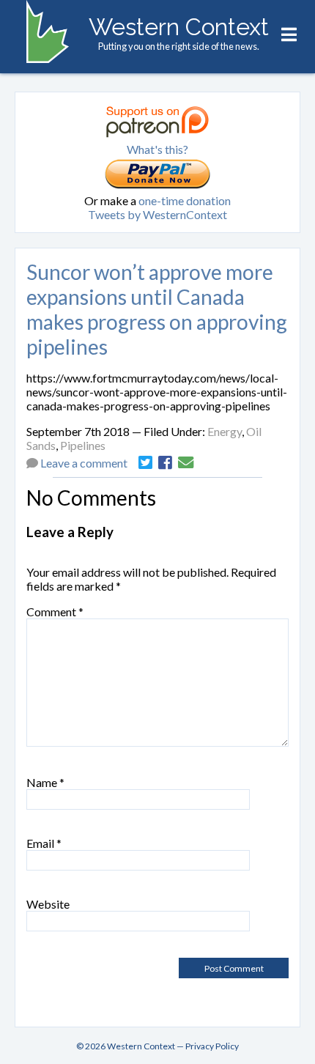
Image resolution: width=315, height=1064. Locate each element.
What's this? (157, 149)
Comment (55, 611)
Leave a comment (83, 463)
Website (48, 904)
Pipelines (82, 445)
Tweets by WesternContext (157, 214)
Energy (224, 431)
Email (44, 843)
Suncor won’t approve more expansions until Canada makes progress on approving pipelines (156, 309)
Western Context (179, 26)
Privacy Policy (212, 1046)
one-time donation (184, 200)
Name (45, 782)
